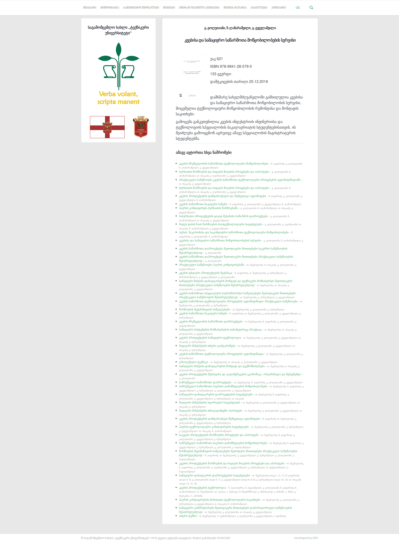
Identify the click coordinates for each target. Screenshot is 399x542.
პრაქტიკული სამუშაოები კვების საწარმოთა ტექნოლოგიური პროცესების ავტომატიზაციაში (241, 182)
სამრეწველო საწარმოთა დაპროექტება (241, 382)
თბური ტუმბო (232, 516)
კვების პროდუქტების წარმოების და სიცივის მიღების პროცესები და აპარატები (241, 467)
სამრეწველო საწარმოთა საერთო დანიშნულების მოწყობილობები (241, 388)
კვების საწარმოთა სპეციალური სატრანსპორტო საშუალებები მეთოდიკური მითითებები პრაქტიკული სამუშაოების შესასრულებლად (237, 295)
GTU (315, 538)
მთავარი (89, 8)
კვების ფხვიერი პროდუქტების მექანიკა (233, 275)
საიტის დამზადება (12, 536)
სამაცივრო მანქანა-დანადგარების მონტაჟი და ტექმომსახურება (239, 368)
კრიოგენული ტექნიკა (228, 362)
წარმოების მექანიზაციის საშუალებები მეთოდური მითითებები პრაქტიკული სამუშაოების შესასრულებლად (238, 455)
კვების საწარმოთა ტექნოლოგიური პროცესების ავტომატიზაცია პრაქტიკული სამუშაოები (241, 303)
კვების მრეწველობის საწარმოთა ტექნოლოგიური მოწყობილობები (241, 165)
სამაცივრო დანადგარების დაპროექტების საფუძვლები (234, 396)
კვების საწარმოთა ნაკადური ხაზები (240, 204)
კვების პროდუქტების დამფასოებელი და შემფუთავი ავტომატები (241, 198)
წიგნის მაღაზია (235, 8)
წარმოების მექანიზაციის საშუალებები (231, 309)
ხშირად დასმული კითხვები (199, 8)
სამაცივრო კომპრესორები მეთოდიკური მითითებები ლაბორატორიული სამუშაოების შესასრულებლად (235, 510)
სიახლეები (259, 8)
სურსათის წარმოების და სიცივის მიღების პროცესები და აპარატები (235, 173)
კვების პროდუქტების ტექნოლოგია (238, 491)
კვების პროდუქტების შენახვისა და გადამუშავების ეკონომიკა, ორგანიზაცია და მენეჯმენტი (241, 376)
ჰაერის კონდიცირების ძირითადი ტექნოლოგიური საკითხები (239, 501)
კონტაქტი (278, 8)
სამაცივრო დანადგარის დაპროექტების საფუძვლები (240, 479)
